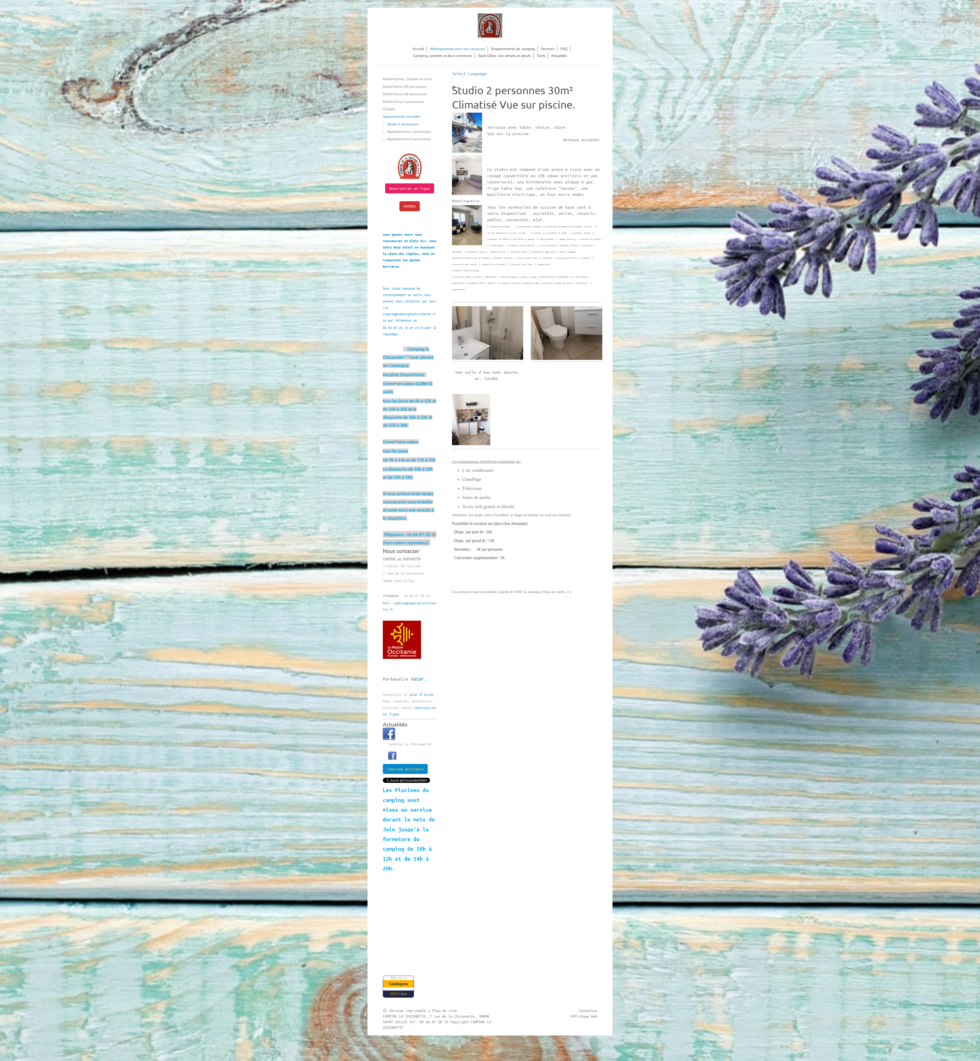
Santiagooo (398, 984)
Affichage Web (584, 1016)
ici (568, 592)
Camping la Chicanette (409, 743)
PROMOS (409, 206)
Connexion (588, 1010)
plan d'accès (421, 694)
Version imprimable (407, 1010)
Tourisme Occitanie (405, 769)
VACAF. (418, 679)
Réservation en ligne (409, 188)
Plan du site (444, 1010)
